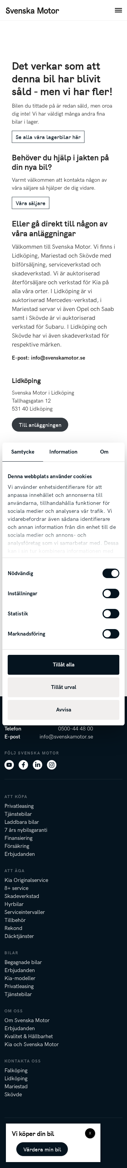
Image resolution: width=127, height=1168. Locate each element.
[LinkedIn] (37, 765)
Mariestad (16, 1087)
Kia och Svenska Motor (31, 1044)
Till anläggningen (40, 424)
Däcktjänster (19, 936)
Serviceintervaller (24, 912)
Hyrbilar (14, 904)
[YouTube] (9, 765)
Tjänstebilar (18, 814)
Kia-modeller (19, 978)
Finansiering (18, 838)
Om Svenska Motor (27, 1020)
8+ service (16, 888)
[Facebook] (23, 765)
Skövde (13, 1095)
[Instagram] (51, 765)
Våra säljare (30, 203)
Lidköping (15, 1079)
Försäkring (16, 846)
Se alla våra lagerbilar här (48, 137)
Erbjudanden (19, 854)
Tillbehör (15, 920)
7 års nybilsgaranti (25, 830)
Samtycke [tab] (23, 452)
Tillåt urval (63, 687)
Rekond (13, 928)
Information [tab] (63, 452)
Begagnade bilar (23, 962)
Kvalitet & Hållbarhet (28, 1036)
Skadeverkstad (21, 896)
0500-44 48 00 (75, 729)
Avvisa (63, 710)
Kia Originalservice (26, 880)
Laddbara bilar (21, 822)
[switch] (110, 593)
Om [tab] (104, 452)
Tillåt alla (63, 665)
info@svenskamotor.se (58, 358)
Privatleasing (19, 806)
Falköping (15, 1071)
